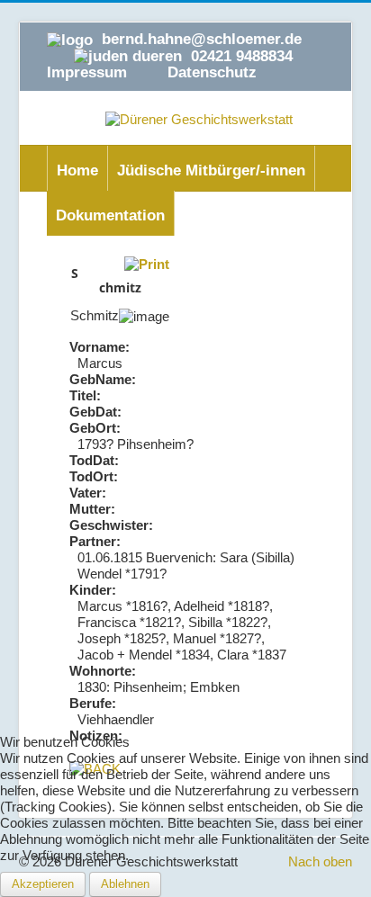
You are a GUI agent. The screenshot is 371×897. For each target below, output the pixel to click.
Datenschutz (212, 72)
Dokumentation (110, 215)
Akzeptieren (43, 884)
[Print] (146, 263)
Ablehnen (125, 884)
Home (77, 170)
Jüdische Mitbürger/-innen (211, 170)
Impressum (87, 72)
